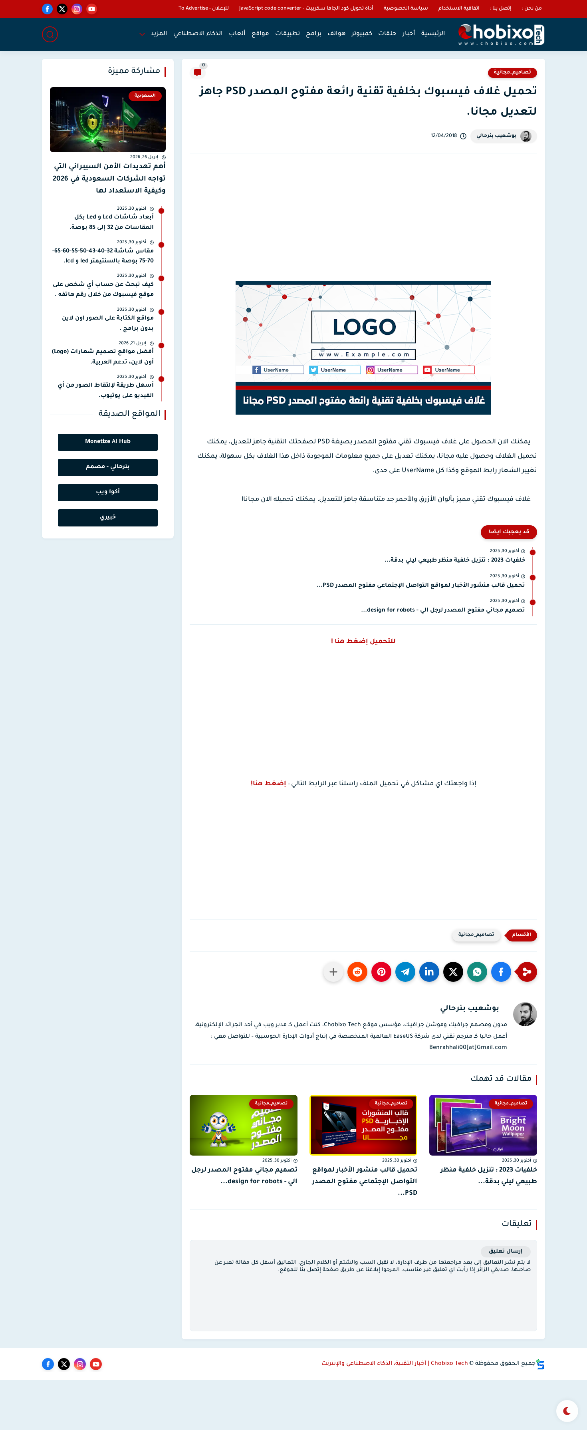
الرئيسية (433, 34)
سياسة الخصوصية (406, 9)
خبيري (108, 517)
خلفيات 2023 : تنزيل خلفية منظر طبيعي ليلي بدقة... (455, 561)
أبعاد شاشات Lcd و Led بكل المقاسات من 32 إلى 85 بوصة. (111, 222)
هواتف (336, 34)
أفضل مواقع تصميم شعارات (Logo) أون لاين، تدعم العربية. (103, 357)
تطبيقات (287, 34)
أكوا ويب (108, 492)
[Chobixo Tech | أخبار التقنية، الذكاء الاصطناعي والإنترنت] (501, 34)
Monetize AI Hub (108, 442)
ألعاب (237, 34)
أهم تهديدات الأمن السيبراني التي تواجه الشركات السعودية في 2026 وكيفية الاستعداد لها (109, 179)
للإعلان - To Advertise (203, 9)
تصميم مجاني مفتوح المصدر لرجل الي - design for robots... (443, 611)
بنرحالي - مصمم (108, 467)
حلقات (387, 34)
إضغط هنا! (268, 784)
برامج (313, 34)
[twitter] (62, 9)
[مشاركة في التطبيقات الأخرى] (333, 972)
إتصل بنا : (501, 9)
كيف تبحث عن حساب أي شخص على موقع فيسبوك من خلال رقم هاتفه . (103, 290)
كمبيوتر (362, 34)
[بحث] (50, 34)
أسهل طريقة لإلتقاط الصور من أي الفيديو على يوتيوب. (106, 391)
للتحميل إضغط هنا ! (363, 641)
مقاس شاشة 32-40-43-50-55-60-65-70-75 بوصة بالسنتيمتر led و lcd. (103, 256)
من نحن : (532, 9)
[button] (501, 972)
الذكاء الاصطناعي (198, 34)
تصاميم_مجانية (512, 72)
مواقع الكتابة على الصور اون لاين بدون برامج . (108, 324)
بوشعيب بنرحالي (496, 136)
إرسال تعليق (506, 1252)
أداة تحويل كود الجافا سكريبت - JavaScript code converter (306, 9)
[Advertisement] (363, 227)
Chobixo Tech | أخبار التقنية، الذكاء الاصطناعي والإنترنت (394, 1364)
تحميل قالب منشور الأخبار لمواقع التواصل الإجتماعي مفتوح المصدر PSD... (421, 586)
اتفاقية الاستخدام (459, 9)
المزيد (159, 34)
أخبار (409, 34)
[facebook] (47, 9)
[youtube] (91, 9)
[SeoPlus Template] (540, 1364)
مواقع (260, 34)
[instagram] (76, 9)
